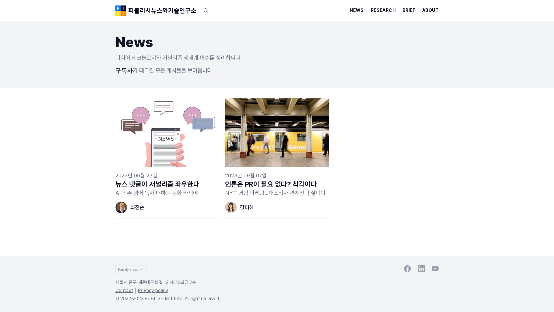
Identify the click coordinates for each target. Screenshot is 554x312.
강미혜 (247, 207)
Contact (124, 290)
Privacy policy (153, 290)
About (430, 10)
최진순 (137, 207)
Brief (409, 10)
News (357, 10)
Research (383, 10)
